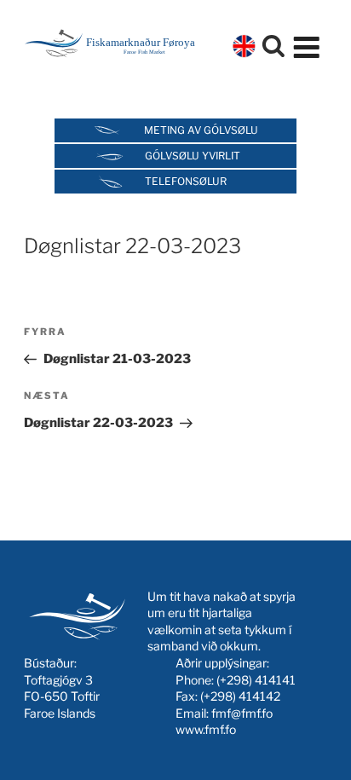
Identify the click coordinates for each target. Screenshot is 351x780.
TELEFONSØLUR (186, 181)
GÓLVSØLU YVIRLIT (192, 155)
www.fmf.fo (206, 729)
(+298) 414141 (256, 680)
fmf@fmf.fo (242, 713)
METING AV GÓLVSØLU (201, 130)
